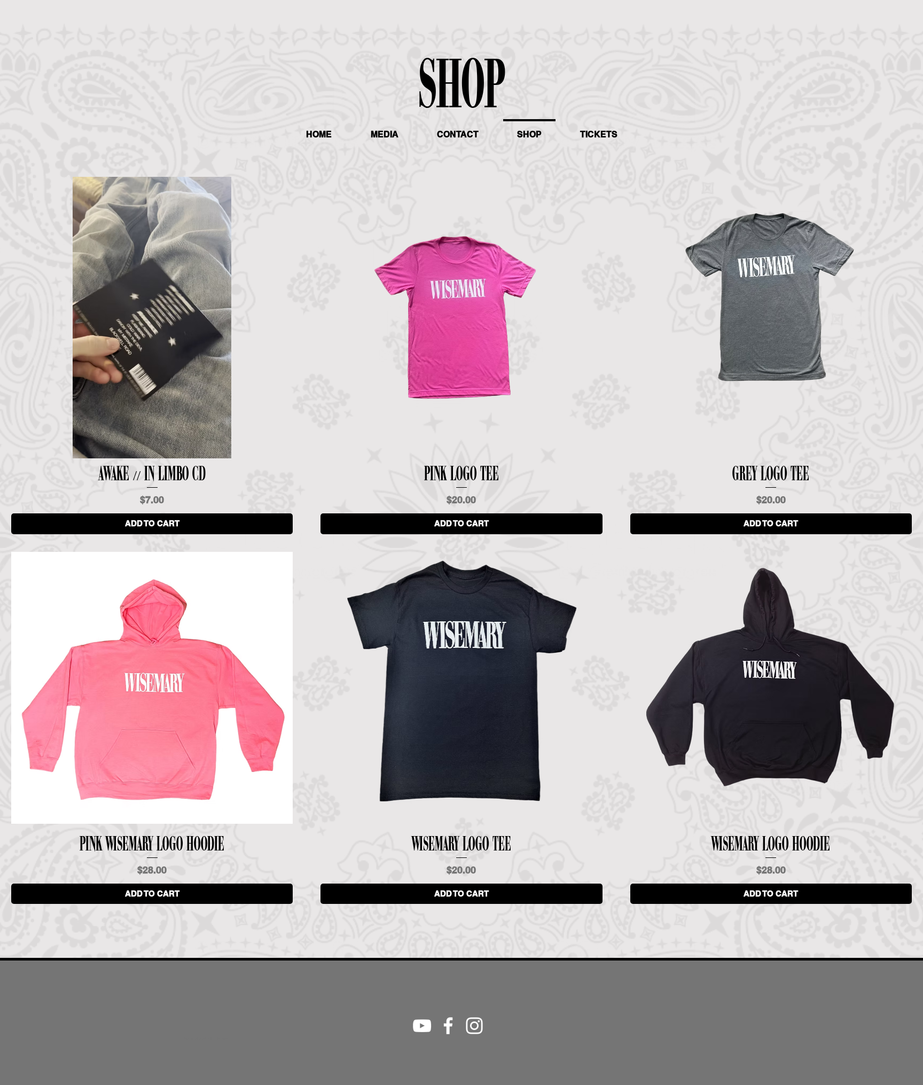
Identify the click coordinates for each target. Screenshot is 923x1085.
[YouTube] (422, 1025)
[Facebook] (448, 1025)
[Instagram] (474, 1025)
